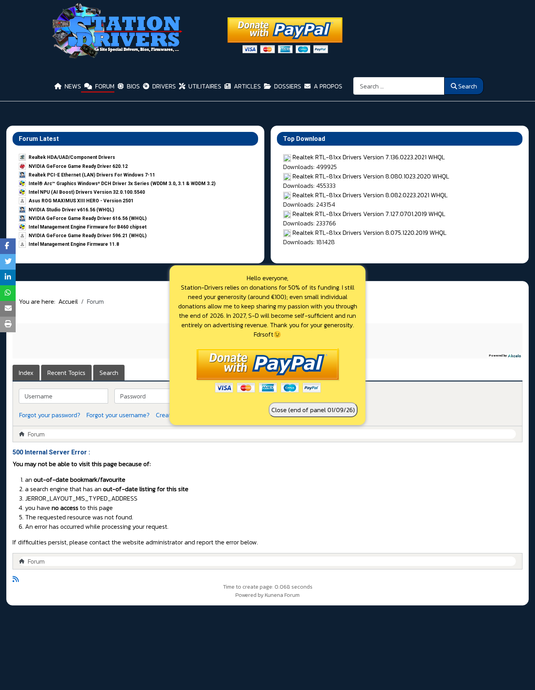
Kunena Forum (282, 595)
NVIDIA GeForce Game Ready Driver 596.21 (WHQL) (87, 235)
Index (26, 372)
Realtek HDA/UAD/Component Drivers (72, 157)
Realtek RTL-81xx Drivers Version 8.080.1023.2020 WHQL (371, 176)
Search (467, 86)
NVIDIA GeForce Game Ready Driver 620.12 (78, 166)
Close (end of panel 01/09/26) (313, 409)
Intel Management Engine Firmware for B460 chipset (87, 227)
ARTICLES (247, 86)
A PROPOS (328, 86)
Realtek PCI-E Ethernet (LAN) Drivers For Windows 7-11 (92, 175)
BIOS (133, 86)
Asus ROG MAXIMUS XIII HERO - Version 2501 (81, 201)
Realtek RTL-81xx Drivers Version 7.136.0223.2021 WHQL (369, 157)
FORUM (104, 86)
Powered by (249, 595)
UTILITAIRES (204, 86)
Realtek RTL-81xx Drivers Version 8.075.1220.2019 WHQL (369, 232)
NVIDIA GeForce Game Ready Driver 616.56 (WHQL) (87, 218)
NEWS (73, 86)
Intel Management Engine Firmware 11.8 (74, 244)
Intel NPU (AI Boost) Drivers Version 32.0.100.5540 (87, 192)
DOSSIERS (287, 86)
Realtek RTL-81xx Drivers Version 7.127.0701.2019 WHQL (369, 213)
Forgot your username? (118, 415)
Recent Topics (66, 372)
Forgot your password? (49, 415)
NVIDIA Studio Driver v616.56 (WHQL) (71, 210)
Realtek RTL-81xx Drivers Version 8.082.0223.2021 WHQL (370, 195)
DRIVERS (164, 86)
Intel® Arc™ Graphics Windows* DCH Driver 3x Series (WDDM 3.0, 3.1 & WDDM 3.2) (122, 183)
